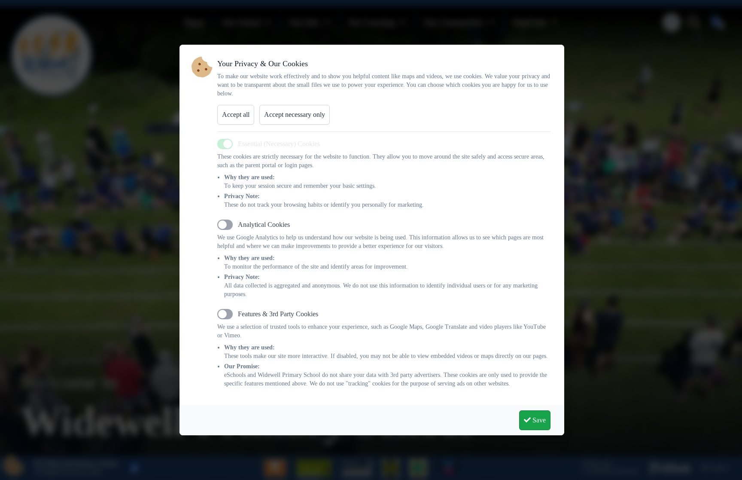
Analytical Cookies (264, 224)
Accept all (235, 114)
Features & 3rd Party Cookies (278, 314)
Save (538, 420)
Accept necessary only (294, 114)
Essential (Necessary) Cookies (279, 143)
